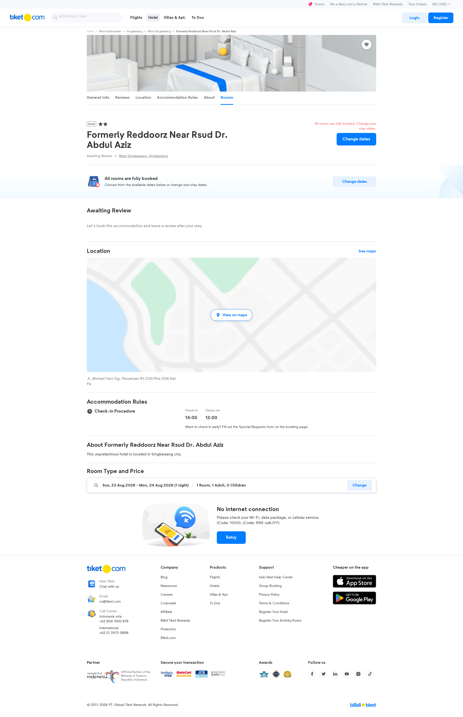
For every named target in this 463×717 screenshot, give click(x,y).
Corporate (168, 603)
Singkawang (134, 31)
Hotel (90, 31)
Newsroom (169, 586)
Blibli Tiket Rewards (388, 4)
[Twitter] (323, 674)
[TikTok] (370, 674)
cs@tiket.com (110, 601)
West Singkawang (159, 31)
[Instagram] (358, 674)
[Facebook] (312, 674)
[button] (231, 315)
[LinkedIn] (335, 674)
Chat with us (109, 587)
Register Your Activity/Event (280, 620)
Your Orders (418, 4)
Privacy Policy (269, 594)
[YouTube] (347, 674)
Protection (168, 629)
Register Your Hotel (273, 612)
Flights (215, 577)
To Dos (215, 603)
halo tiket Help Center (276, 577)
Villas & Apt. (219, 594)
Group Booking (270, 586)
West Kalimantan (110, 31)
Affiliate (166, 612)
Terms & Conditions (274, 603)
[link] (414, 18)
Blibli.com (168, 638)
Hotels (214, 586)
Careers (167, 594)
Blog (164, 577)
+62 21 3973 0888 (114, 633)
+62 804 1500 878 (114, 621)
